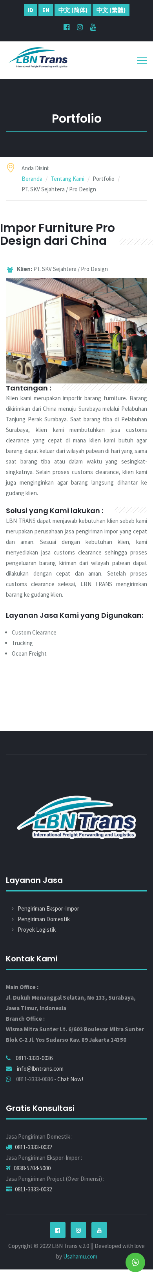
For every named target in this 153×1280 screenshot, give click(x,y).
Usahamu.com (80, 1256)
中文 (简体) (72, 10)
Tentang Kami (67, 178)
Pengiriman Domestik (44, 919)
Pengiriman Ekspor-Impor (48, 908)
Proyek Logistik (37, 929)
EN (45, 10)
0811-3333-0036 (34, 1058)
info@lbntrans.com (40, 1068)
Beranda (32, 178)
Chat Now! (70, 1079)
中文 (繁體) (111, 10)
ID (30, 10)
